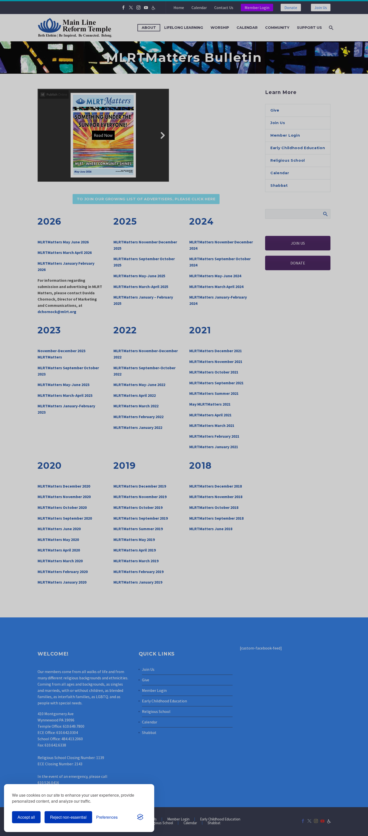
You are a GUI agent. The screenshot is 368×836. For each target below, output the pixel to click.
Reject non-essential (68, 817)
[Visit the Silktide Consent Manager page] (140, 817)
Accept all (26, 817)
